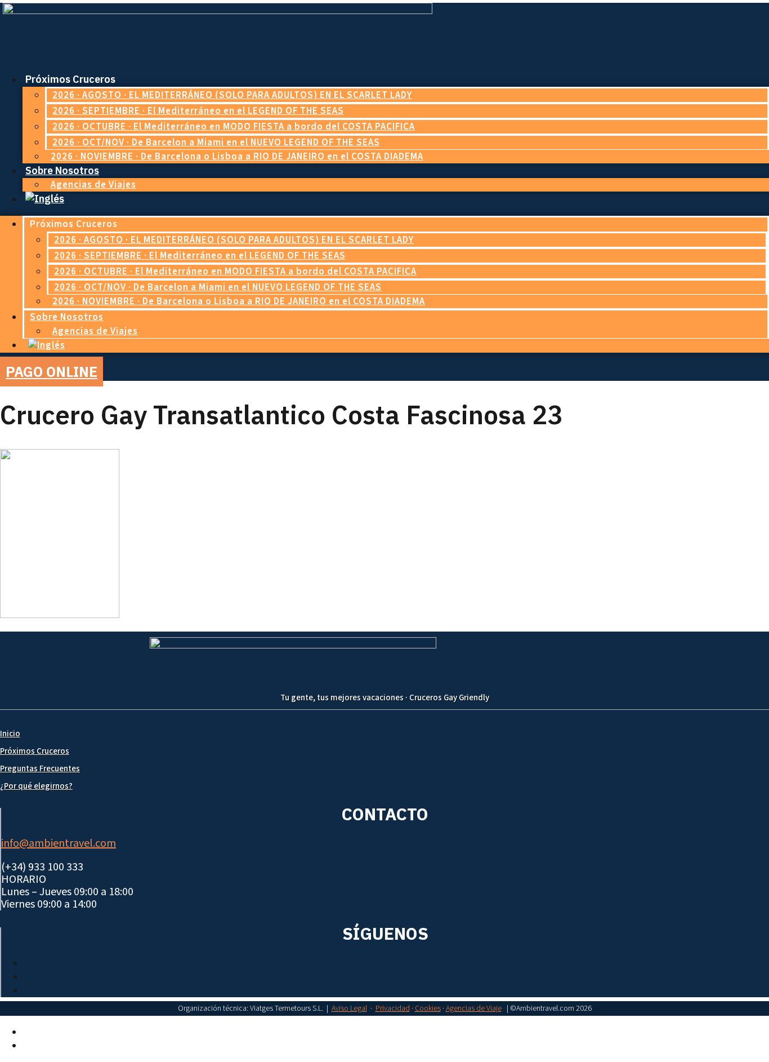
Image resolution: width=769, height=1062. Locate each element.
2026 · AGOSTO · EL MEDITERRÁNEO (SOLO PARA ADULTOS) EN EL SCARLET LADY (232, 95)
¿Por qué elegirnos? (36, 786)
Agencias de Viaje (474, 1008)
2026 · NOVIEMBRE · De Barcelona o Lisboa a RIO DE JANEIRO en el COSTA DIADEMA (237, 156)
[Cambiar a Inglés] (45, 198)
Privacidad (392, 1008)
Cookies (428, 1008)
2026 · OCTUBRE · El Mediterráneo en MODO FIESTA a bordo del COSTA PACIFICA (233, 127)
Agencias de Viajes (93, 185)
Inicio (10, 734)
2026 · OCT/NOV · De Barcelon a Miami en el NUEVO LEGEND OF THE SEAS (216, 142)
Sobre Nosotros (62, 170)
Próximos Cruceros (34, 751)
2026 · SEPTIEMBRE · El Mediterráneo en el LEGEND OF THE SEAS (198, 111)
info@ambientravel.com (58, 843)
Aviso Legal (349, 1008)
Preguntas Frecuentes (40, 769)
